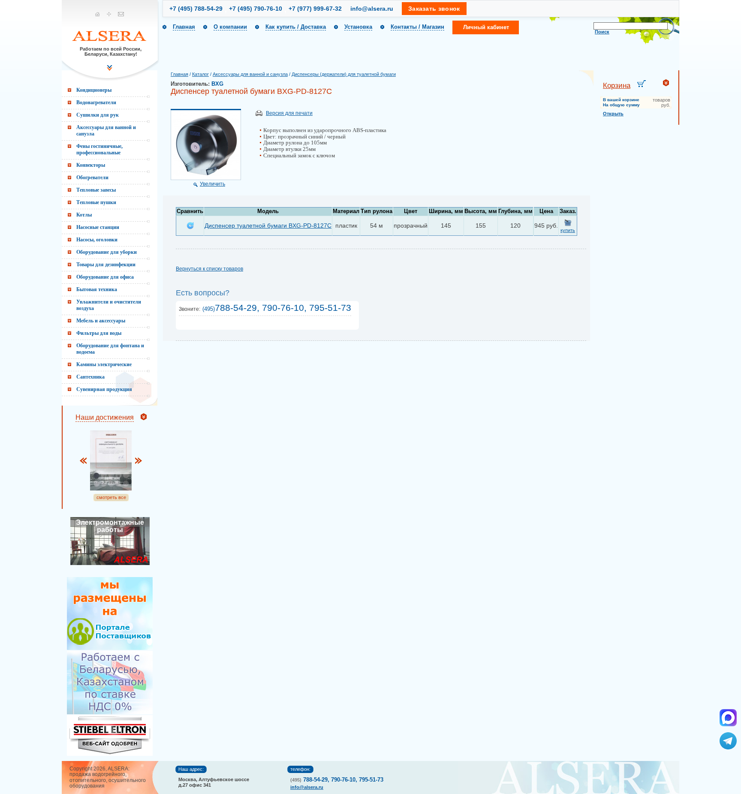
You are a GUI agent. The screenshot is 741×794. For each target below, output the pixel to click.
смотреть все (111, 497)
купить (567, 230)
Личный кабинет (486, 27)
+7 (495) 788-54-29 (196, 8)
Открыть (613, 113)
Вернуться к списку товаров (209, 269)
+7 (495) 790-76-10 (255, 8)
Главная (184, 27)
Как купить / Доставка (295, 27)
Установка (358, 27)
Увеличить (212, 184)
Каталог (200, 74)
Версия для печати (289, 113)
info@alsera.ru (371, 8)
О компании (230, 27)
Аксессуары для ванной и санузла (250, 74)
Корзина (616, 85)
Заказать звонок (434, 8)
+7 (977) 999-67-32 (315, 8)
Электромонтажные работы (110, 526)
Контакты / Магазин (417, 27)
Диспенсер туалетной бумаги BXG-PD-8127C (268, 225)
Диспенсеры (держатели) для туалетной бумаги (344, 74)
